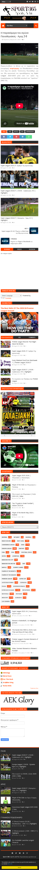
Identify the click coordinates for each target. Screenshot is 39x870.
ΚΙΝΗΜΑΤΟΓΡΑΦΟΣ (19, 586)
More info (10, 864)
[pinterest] (35, 1)
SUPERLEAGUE (30, 131)
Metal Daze (7, 676)
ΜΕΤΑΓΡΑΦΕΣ (26, 590)
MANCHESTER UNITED (8, 563)
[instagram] (37, 1)
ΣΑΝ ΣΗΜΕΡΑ (6, 601)
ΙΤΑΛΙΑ (4, 586)
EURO (22, 544)
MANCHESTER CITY (7, 560)
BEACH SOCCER (6, 541)
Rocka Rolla (7, 686)
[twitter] (30, 1)
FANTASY (21, 548)
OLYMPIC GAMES (18, 567)
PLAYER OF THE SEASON (9, 575)
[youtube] (32, 1)
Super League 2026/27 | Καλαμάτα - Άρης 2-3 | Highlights (17, 219)
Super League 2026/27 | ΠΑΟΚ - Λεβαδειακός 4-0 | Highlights (18, 192)
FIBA (3, 552)
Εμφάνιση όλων (34, 688)
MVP (24, 563)
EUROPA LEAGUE (6, 548)
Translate (8, 298)
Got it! (19, 867)
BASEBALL (28, 537)
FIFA (12, 552)
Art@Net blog (8, 682)
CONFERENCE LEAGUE (8, 544)
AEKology (6, 673)
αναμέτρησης (14, 68)
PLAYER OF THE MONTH (9, 571)
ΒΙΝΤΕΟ (16, 131)
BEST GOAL (20, 541)
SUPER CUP (22, 578)
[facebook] (27, 1)
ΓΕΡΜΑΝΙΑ (23, 582)
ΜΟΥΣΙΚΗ (19, 594)
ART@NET (17, 537)
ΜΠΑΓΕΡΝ (5, 597)
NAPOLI (4, 567)
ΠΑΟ (22, 131)
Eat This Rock (8, 679)
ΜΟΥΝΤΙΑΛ (5, 594)
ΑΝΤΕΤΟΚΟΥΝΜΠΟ (8, 582)
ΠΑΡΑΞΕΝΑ (18, 597)
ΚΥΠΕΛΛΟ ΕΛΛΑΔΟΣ (8, 590)
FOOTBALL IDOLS (26, 552)
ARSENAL (4, 537)
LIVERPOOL (15, 556)
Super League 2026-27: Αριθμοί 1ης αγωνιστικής (17, 165)
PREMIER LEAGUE (7, 578)
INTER (4, 556)
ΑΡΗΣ (9, 131)
